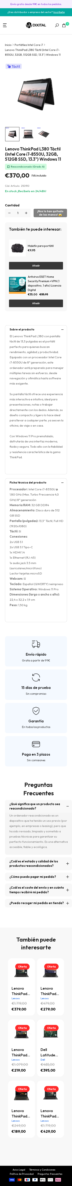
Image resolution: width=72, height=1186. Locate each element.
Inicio (8, 45)
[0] (64, 25)
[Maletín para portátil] (17, 248)
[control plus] (26, 213)
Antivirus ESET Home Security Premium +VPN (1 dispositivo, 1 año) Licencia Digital (44, 283)
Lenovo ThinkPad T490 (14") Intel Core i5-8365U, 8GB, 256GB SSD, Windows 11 (21, 1052)
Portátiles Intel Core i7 (29, 45)
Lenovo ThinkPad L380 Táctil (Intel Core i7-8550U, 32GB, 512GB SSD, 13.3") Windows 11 (33, 52)
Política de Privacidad (22, 1173)
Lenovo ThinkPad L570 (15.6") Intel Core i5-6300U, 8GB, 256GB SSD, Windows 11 (21, 1113)
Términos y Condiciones (42, 1169)
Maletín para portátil (41, 246)
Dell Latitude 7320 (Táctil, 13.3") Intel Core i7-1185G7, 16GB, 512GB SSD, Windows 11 (50, 1052)
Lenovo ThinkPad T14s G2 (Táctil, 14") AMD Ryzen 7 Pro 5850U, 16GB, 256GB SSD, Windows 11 (21, 991)
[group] (12, 134)
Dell (43, 1059)
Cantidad (12, 205)
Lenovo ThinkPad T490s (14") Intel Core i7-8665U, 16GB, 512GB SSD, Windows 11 (50, 991)
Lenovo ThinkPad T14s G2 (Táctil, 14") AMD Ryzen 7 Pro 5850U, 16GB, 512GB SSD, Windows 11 (50, 1113)
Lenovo (16, 998)
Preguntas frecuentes (50, 1173)
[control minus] (9, 213)
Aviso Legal (19, 1169)
